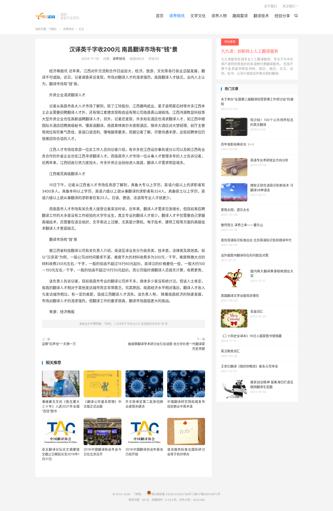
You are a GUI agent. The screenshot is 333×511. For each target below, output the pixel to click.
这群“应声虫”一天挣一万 (59, 344)
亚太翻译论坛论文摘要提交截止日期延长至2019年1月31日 (61, 454)
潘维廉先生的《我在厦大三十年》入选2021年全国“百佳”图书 (61, 406)
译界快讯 (177, 16)
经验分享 (282, 16)
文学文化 (198, 16)
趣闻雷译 (240, 16)
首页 (160, 16)
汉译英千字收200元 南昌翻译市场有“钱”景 (123, 49)
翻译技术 (261, 16)
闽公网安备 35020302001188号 (171, 494)
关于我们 (270, 6)
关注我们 (288, 6)
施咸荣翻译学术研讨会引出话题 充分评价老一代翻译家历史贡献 (166, 346)
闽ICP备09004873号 (207, 494)
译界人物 (219, 16)
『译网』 (45, 16)
